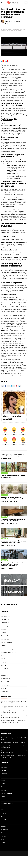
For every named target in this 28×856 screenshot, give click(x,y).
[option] (14, 853)
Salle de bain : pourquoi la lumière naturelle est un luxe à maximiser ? (12, 498)
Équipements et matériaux (7, 652)
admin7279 (7, 21)
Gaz (2, 655)
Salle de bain (4, 685)
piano (19, 456)
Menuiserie (3, 668)
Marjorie (4, 568)
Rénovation (4, 682)
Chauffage (3, 619)
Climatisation (4, 622)
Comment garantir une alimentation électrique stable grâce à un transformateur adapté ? (12, 564)
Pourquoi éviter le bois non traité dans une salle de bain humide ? (13, 520)
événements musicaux (11, 454)
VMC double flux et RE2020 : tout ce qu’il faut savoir (13, 706)
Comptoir (3, 626)
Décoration (4, 636)
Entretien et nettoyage (6, 649)
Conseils (3, 629)
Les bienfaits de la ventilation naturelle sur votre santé (13, 476)
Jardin (2, 665)
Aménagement (4, 616)
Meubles (3, 672)
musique (15, 456)
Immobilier (3, 662)
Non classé (5, 24)
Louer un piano (4, 108)
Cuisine (3, 632)
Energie (3, 645)
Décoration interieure (6, 642)
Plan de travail (4, 678)
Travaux (3, 691)
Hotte (2, 659)
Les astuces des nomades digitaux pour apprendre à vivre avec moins (13, 541)
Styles (2, 688)
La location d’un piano (6, 229)
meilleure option (8, 456)
